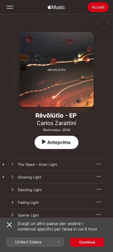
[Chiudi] (9, 224)
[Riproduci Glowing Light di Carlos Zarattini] (12, 177)
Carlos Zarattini (56, 123)
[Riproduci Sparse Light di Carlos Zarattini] (12, 215)
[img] (56, 7)
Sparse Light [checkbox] (28, 215)
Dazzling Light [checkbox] (30, 190)
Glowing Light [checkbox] (29, 177)
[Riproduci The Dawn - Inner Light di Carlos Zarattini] (12, 164)
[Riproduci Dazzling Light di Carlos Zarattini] (12, 189)
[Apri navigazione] (10, 7)
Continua (87, 242)
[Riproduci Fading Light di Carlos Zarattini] (12, 202)
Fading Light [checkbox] (28, 202)
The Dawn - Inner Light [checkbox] (37, 164)
